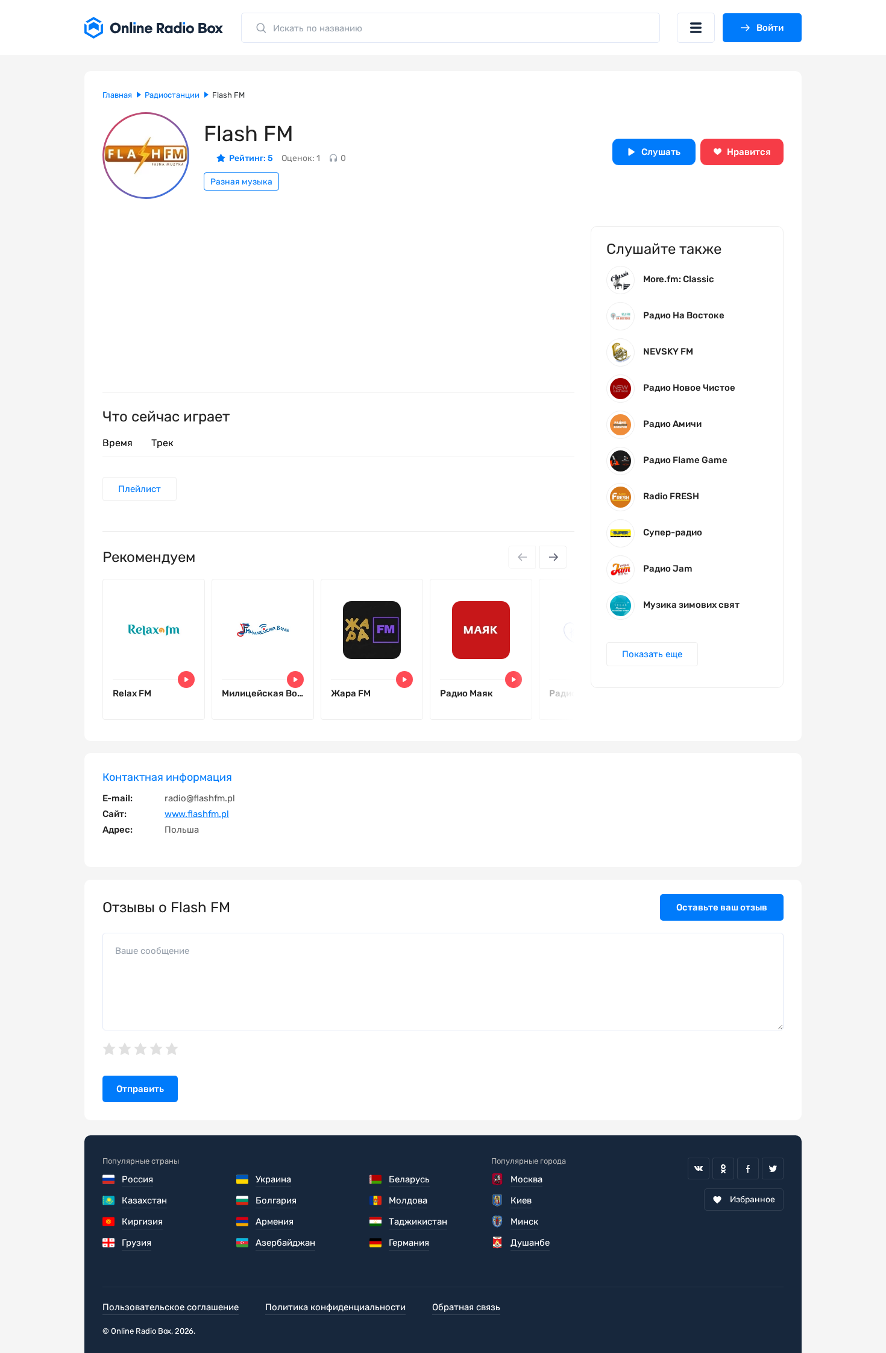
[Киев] (497, 1200)
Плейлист (139, 489)
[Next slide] (553, 557)
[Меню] (696, 28)
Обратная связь (466, 1307)
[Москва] (497, 1179)
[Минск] (497, 1222)
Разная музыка (241, 182)
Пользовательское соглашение (170, 1307)
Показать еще (652, 654)
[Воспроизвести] (186, 679)
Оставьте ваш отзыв (721, 907)
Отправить (140, 1088)
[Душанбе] (497, 1243)
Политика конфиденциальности (335, 1307)
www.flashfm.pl (197, 814)
